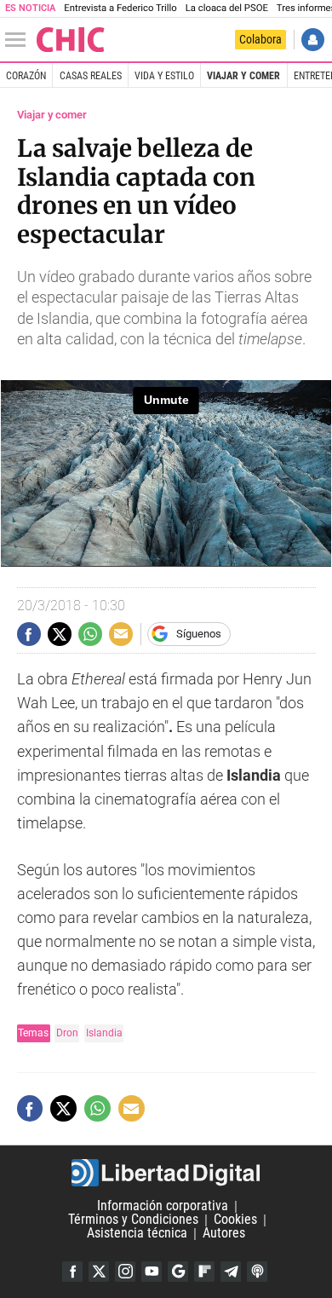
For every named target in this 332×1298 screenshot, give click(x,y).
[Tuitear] (60, 634)
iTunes (257, 1271)
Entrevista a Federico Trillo (120, 8)
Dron (67, 1032)
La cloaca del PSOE (227, 8)
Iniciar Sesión (312, 39)
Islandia (104, 1032)
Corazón (26, 76)
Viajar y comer (243, 76)
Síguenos (198, 633)
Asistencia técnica (137, 1234)
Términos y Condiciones (133, 1220)
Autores (224, 1234)
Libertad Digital (166, 1172)
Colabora (260, 39)
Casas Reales (91, 76)
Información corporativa (162, 1206)
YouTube (151, 1271)
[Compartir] (29, 634)
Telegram (230, 1271)
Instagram (125, 1271)
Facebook (72, 1271)
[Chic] (70, 39)
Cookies (235, 1220)
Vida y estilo (164, 76)
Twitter (99, 1271)
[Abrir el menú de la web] (19, 40)
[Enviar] (90, 634)
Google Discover (178, 1271)
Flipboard (204, 1271)
